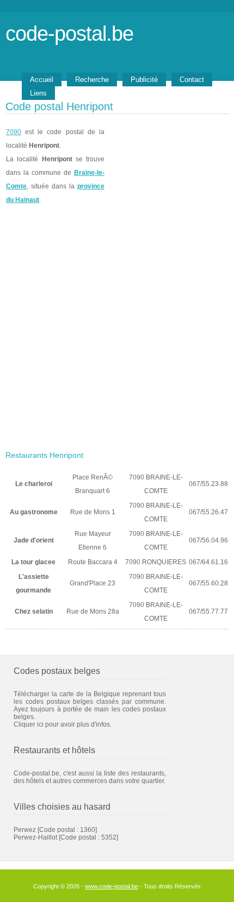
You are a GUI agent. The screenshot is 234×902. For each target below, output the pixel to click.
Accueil (41, 79)
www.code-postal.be (111, 886)
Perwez (25, 830)
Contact (192, 79)
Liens (38, 93)
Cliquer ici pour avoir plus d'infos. (63, 724)
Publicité (144, 79)
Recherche (92, 79)
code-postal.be (69, 33)
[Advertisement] (117, 324)
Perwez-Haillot (35, 837)
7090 (13, 132)
